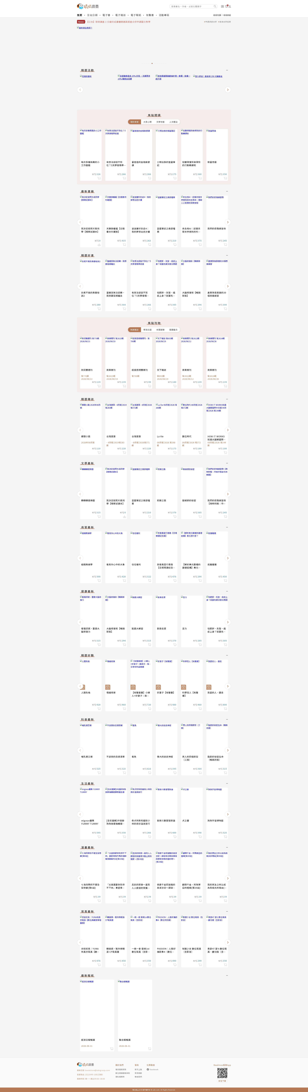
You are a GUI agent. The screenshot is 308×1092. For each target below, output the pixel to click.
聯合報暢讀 (125, 1039)
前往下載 (222, 1081)
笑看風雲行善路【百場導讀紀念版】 (165, 567)
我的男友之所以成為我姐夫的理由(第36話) (217, 887)
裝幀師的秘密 (189, 500)
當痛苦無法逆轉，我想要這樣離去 (115, 294)
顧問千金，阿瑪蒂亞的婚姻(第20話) (191, 886)
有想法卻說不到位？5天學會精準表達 (115, 165)
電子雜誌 (120, 15)
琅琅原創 (227, 15)
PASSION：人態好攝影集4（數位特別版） (166, 951)
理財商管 (134, 121)
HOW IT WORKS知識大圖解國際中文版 (217, 439)
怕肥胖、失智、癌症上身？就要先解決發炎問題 (166, 295)
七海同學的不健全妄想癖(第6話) (90, 886)
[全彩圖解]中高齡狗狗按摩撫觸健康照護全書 (115, 823)
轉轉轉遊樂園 (88, 500)
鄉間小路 (85, 436)
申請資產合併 (211, 22)
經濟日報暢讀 (88, 1039)
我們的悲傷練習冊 (217, 228)
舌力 (184, 628)
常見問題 (138, 1073)
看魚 (134, 756)
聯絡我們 (138, 1076)
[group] (154, 46)
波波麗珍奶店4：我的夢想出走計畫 (141, 230)
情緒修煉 (111, 692)
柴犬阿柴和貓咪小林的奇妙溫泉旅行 (141, 822)
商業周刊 (111, 369)
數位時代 (186, 436)
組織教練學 (87, 564)
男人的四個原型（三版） (190, 758)
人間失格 (85, 692)
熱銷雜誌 (134, 329)
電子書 (106, 15)
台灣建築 (111, 436)
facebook (154, 1069)
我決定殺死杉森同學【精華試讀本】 (90, 230)
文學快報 (160, 121)
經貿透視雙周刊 (140, 369)
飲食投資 (161, 628)
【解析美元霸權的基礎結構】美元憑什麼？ (191, 567)
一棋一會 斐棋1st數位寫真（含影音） (141, 951)
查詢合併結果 (225, 22)
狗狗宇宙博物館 (216, 820)
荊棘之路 (161, 500)
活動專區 (164, 15)
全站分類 (92, 15)
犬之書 (185, 820)
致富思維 (212, 162)
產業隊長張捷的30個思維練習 (217, 294)
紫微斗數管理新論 (166, 820)
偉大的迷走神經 (165, 756)
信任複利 (136, 564)
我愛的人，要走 (216, 692)
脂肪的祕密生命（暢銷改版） (216, 758)
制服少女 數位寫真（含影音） (191, 950)
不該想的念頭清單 (115, 756)
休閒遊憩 (160, 329)
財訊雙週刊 (87, 369)
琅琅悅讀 (217, 15)
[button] (80, 90)
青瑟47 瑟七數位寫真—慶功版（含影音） (217, 951)
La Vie (160, 436)
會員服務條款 (121, 1069)
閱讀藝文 (173, 329)
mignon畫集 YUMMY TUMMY (89, 822)
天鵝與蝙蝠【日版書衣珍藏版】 (115, 230)
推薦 (79, 15)
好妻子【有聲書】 (166, 692)
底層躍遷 (212, 564)
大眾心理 (147, 121)
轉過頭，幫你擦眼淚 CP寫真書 (115, 950)
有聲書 (150, 15)
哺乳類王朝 (87, 756)
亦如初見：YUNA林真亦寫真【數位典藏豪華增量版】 (90, 951)
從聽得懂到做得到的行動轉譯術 (191, 163)
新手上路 (138, 1069)
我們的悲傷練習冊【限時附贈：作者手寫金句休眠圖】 (217, 503)
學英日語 (147, 329)
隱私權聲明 (120, 1076)
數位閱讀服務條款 (123, 1073)
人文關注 (173, 121)
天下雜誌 (161, 369)
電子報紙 (136, 15)
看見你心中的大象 (115, 564)
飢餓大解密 (137, 628)
